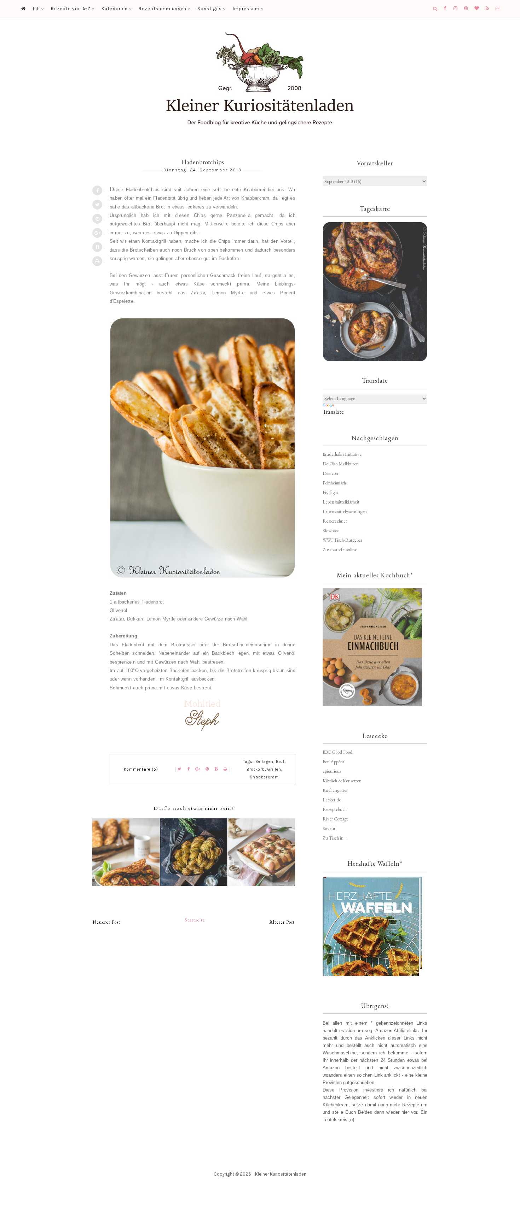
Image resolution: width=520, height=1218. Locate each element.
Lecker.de (332, 800)
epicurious (332, 771)
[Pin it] (97, 219)
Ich (36, 8)
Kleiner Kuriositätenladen (280, 1174)
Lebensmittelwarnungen (345, 511)
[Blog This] (97, 247)
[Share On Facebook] (97, 190)
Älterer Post (282, 922)
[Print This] (97, 261)
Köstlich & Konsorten (342, 781)
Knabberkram (264, 777)
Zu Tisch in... (335, 838)
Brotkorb (256, 769)
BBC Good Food (337, 752)
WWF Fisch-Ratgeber (342, 540)
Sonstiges (209, 8)
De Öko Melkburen (341, 464)
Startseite (195, 920)
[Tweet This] (97, 205)
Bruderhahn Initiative (342, 454)
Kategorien (115, 8)
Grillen (274, 769)
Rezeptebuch (335, 809)
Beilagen (264, 761)
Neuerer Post (106, 922)
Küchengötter (335, 790)
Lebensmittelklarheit (341, 502)
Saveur (329, 828)
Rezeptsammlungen (162, 8)
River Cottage (335, 819)
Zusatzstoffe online (340, 550)
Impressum (246, 8)
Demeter (331, 473)
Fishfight (330, 492)
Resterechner (335, 521)
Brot (280, 761)
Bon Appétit (333, 762)
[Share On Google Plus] (97, 233)
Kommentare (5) (141, 769)
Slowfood (331, 531)
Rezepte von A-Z (71, 8)
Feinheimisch (334, 483)
